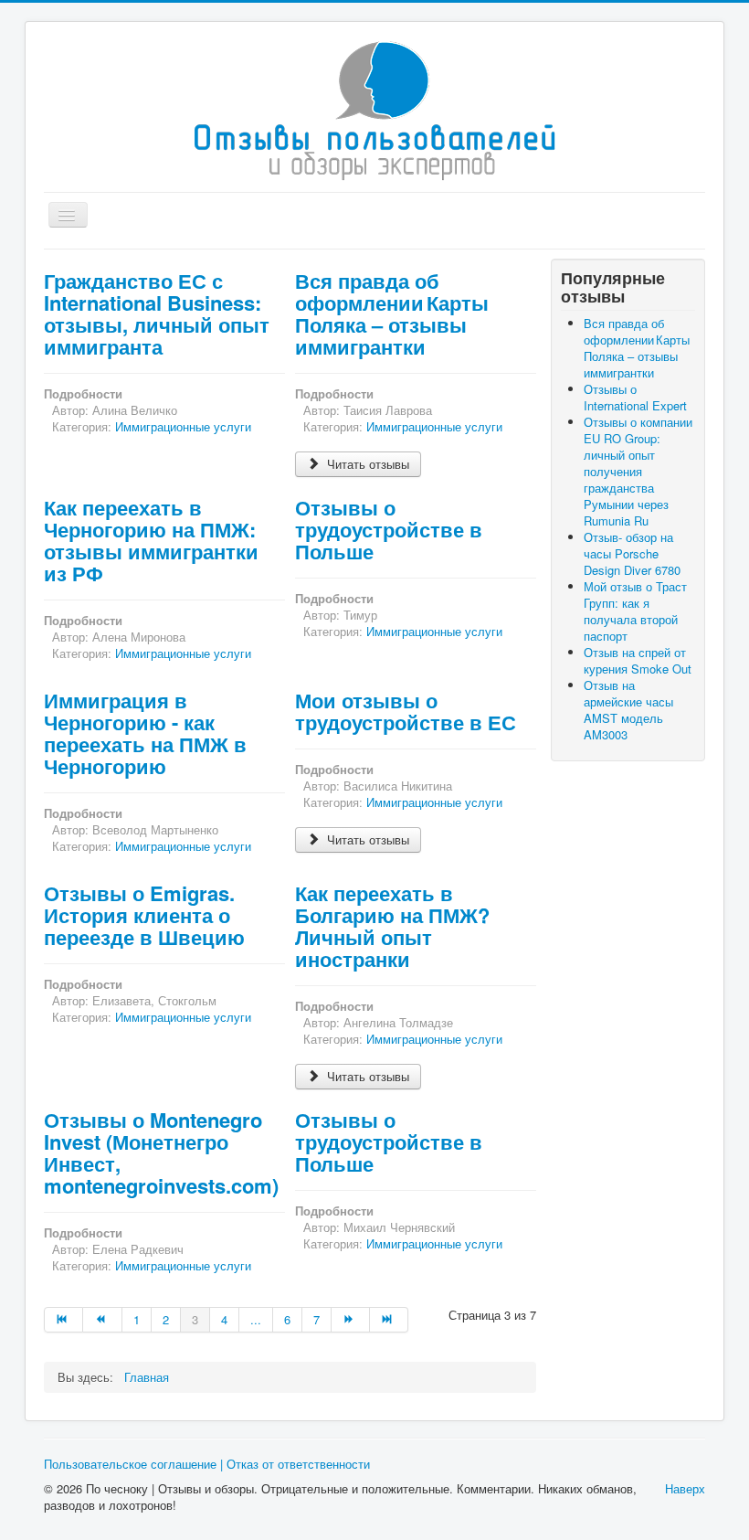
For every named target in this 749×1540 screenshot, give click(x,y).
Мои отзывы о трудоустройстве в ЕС (405, 711)
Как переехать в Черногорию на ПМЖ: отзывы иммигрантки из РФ (151, 540)
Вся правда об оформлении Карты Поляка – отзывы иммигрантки (392, 313)
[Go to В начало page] (63, 1320)
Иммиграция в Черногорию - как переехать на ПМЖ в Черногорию (145, 733)
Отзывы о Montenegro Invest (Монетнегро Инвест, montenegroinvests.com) (161, 1152)
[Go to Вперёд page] (351, 1320)
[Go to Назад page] (102, 1320)
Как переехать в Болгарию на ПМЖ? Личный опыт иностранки (392, 925)
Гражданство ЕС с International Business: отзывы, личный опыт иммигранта (156, 313)
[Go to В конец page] (389, 1320)
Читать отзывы (366, 464)
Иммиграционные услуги (183, 426)
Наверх (685, 1488)
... (255, 1319)
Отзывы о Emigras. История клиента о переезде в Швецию (144, 914)
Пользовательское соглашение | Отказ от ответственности (207, 1463)
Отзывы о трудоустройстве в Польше (388, 529)
